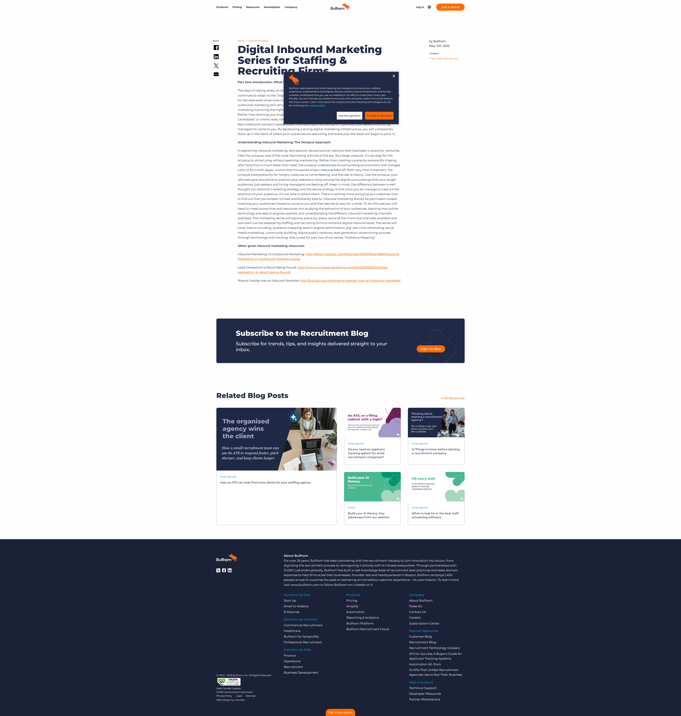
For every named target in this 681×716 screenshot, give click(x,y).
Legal (239, 695)
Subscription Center (424, 623)
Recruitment (293, 667)
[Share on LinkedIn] (216, 57)
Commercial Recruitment (303, 625)
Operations (292, 661)
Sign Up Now (431, 349)
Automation (355, 612)
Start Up (290, 600)
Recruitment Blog (258, 40)
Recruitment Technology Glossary (434, 648)
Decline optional (349, 115)
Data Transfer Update (228, 688)
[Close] (394, 76)
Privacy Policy (224, 695)
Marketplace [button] (272, 7)
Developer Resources (425, 693)
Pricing (237, 7)
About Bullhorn (420, 600)
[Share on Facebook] (216, 48)
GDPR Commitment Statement (234, 692)
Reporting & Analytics (362, 617)
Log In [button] (420, 7)
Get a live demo (340, 712)
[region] (341, 98)
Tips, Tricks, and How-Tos (444, 58)
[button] (429, 7)
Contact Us (417, 612)
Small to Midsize (296, 606)
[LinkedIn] (230, 570)
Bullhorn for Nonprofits (301, 636)
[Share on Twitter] (216, 66)
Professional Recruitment (303, 642)
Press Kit (415, 606)
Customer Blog (420, 636)
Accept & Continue (379, 115)
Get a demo (450, 7)
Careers (414, 617)
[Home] (340, 9)
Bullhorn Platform (360, 623)
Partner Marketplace (424, 699)
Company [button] (291, 7)
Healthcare (292, 631)
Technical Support (423, 688)
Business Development (301, 672)
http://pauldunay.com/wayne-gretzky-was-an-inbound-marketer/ (350, 280)
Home (241, 40)
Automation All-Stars (425, 664)
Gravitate (239, 699)
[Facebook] (224, 570)
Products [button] (222, 7)
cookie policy (317, 105)
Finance (290, 655)
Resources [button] (252, 7)
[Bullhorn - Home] (227, 558)
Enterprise (291, 612)
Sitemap (251, 695)
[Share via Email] (216, 75)
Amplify (352, 606)
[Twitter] (218, 570)
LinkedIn (359, 585)
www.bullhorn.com (305, 585)
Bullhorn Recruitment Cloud (367, 629)
